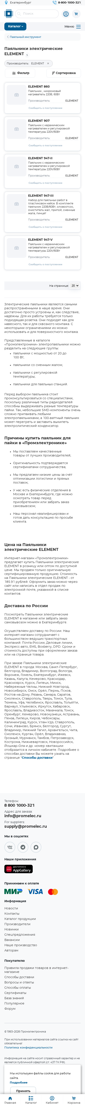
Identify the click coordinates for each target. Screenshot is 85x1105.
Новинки (11, 929)
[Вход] (65, 14)
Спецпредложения (19, 934)
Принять (23, 1091)
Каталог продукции (20, 919)
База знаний (14, 998)
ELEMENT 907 (39, 120)
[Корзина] (76, 13)
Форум (9, 1008)
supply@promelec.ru (25, 827)
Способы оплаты (17, 987)
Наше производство (20, 945)
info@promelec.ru (22, 816)
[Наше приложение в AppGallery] (18, 870)
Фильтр (23, 73)
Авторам (11, 950)
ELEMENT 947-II (40, 158)
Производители (17, 924)
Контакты (11, 913)
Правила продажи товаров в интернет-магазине (36, 970)
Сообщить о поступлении (45, 108)
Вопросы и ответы (19, 982)
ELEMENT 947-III (41, 195)
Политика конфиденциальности (28, 1047)
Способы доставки (37, 757)
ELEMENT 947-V (40, 239)
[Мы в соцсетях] (9, 847)
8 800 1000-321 (19, 806)
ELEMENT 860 (39, 86)
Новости (11, 908)
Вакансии (12, 940)
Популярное (14, 1003)
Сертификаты (15, 993)
